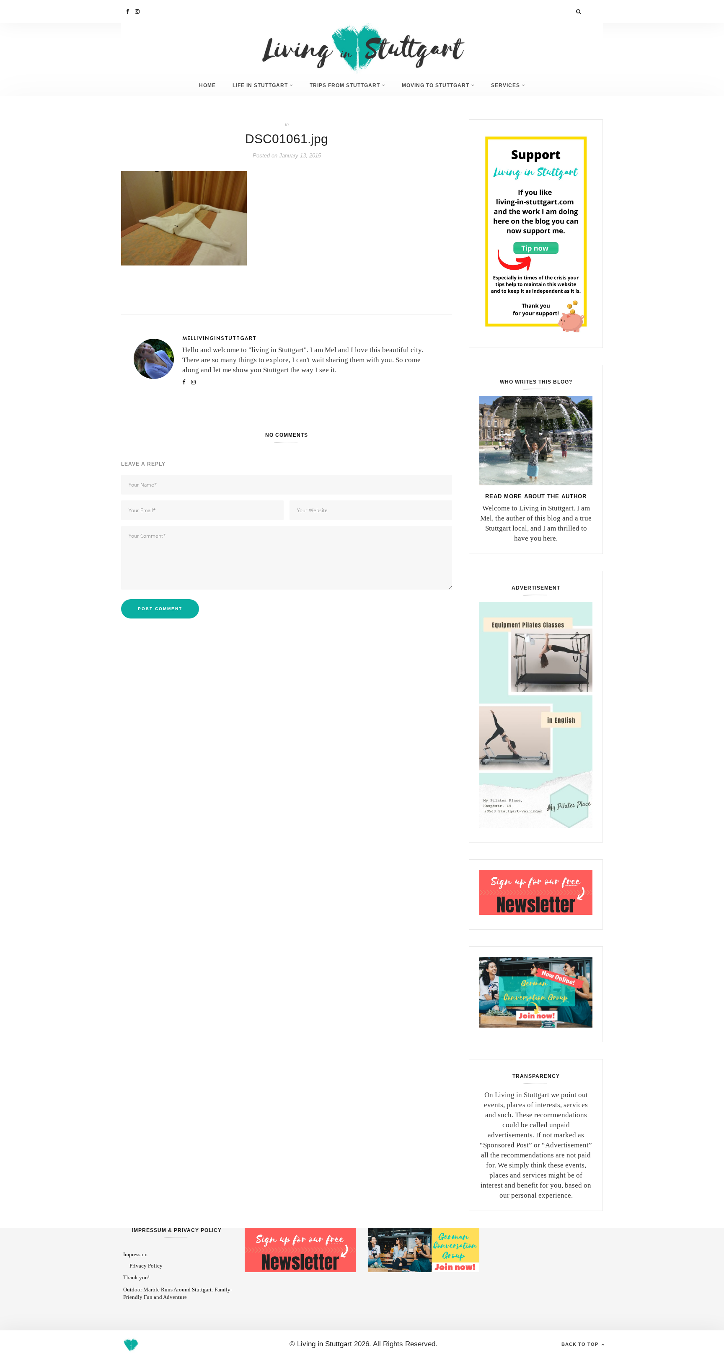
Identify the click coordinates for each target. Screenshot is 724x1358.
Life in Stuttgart (260, 85)
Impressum (135, 1254)
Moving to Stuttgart (435, 85)
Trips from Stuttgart (345, 85)
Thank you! (136, 1277)
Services (505, 85)
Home (207, 85)
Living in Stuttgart (324, 1344)
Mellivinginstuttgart (219, 338)
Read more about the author (536, 496)
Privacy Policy (146, 1266)
